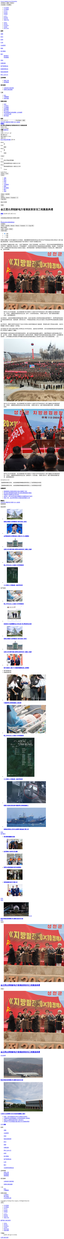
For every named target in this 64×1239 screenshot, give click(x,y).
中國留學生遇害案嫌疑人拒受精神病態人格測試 (17, 1118)
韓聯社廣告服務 (8, 89)
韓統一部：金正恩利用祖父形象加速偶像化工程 (17, 497)
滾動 (2, 34)
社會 (2, 42)
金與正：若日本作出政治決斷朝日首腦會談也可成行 (18, 496)
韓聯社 (2, 123)
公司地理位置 (7, 114)
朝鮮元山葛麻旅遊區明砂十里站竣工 (14, 1120)
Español (6, 1214)
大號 (7, 237)
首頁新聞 (3, 1055)
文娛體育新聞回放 (9, 1167)
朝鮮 (2, 48)
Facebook (6, 25)
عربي (5, 1213)
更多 (2, 832)
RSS (5, 95)
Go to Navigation (12, 1)
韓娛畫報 (6, 57)
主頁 (2, 1124)
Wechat (5, 24)
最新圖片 (6, 55)
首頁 (5, 104)
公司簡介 (6, 105)
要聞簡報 (6, 1175)
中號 (7, 235)
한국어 (5, 1208)
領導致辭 (6, 109)
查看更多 (5, 129)
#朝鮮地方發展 (9, 122)
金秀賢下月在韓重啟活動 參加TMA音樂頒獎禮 (16, 1121)
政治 (2, 36)
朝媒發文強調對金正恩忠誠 (11, 494)
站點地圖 (6, 98)
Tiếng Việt (6, 1217)
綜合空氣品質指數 (6, 139)
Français (6, 1216)
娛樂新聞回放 (4, 69)
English (5, 1210)
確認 (2, 205)
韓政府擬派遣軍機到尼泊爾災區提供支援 (12, 918)
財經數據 (6, 82)
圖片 (2, 54)
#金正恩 (3, 122)
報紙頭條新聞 (4, 72)
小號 (7, 233)
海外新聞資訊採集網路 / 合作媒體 (13, 112)
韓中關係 (3, 51)
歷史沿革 (6, 110)
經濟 (2, 39)
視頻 (2, 60)
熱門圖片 (3, 833)
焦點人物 (6, 80)
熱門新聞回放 (4, 66)
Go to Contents (4, 1)
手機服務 (6, 96)
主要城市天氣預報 (9, 88)
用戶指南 (6, 115)
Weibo (5, 22)
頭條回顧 (3, 63)
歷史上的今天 (4, 74)
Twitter (5, 27)
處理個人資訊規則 (6, 1220)
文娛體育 (3, 45)
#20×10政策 (17, 122)
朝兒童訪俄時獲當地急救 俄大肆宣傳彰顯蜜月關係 (18, 493)
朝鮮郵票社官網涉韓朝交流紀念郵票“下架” (15, 491)
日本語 (5, 1211)
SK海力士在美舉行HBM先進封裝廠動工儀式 (13, 1113)
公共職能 (6, 107)
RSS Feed (6, 28)
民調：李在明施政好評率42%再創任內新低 (15, 1116)
